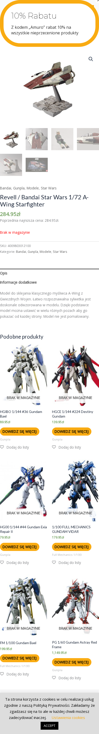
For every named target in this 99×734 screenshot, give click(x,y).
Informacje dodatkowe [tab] (18, 282)
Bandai (5, 188)
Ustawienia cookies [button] (68, 717)
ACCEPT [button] (49, 725)
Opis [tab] (3, 273)
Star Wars (49, 188)
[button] (90, 59)
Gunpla (19, 188)
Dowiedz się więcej (20, 431)
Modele (33, 188)
